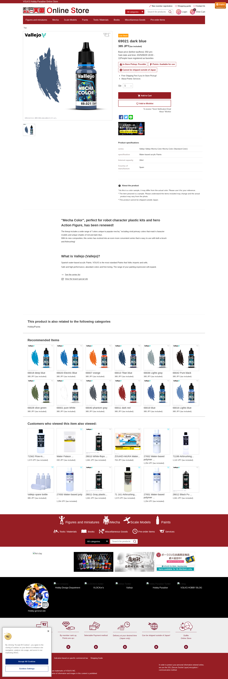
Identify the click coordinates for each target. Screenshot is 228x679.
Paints (85, 20)
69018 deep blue (36, 373)
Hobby (31, 327)
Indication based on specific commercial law (71, 658)
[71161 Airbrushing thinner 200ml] (128, 479)
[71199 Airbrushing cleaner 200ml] (186, 441)
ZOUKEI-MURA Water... (127, 456)
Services (169, 531)
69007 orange (93, 373)
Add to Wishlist (144, 103)
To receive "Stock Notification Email (157, 109)
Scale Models (70, 20)
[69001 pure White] (70, 393)
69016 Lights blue (182, 408)
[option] (67, 75)
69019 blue (149, 408)
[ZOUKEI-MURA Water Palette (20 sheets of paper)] (128, 441)
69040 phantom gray (96, 408)
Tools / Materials (100, 20)
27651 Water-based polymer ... (154, 496)
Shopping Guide (97, 658)
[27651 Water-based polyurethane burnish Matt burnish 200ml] (157, 479)
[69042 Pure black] (186, 358)
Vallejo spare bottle (38, 494)
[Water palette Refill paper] (70, 441)
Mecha (55, 20)
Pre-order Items (158, 20)
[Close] (48, 631)
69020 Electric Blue (67, 373)
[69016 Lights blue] (186, 393)
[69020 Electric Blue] (70, 358)
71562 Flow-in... (36, 456)
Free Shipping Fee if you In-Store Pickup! (139, 76)
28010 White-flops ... (96, 456)
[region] (27, 652)
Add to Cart (145, 95)
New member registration (162, 6)
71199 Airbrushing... (183, 456)
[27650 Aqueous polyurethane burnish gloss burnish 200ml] (70, 479)
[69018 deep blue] (41, 358)
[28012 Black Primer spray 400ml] (186, 479)
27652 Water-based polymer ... (154, 458)
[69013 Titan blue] (128, 358)
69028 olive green (37, 408)
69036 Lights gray (153, 373)
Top (25, 28)
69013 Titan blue (123, 373)
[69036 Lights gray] (157, 358)
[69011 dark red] (128, 393)
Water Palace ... (65, 456)
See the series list (72, 274)
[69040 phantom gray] (99, 393)
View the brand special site (76, 279)
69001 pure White (66, 408)
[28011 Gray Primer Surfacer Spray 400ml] (99, 479)
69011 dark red (122, 408)
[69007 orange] (99, 358)
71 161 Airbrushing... (125, 494)
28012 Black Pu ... (182, 494)
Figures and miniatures (36, 20)
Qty (119, 86)
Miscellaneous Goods (135, 20)
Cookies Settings (27, 669)
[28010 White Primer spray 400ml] (99, 441)
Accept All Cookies (26, 662)
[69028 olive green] (41, 393)
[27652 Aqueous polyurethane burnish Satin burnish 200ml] (157, 441)
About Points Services (131, 79)
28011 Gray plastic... (96, 494)
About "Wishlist (165, 112)
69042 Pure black (182, 373)
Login (184, 12)
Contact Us (200, 6)
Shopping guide (184, 6)
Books (117, 20)
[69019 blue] (157, 393)
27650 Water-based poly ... (69, 496)
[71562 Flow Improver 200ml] (41, 441)
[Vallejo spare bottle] (41, 479)
